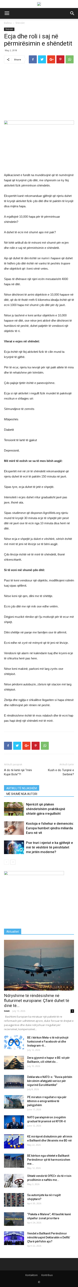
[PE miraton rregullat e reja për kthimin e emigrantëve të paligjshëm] (14, 1102)
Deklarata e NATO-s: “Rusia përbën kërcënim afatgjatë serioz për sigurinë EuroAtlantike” (49, 1081)
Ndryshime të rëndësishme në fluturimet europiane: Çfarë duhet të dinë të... (36, 1000)
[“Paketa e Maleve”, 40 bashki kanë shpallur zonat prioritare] (14, 1219)
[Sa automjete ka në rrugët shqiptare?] (14, 1200)
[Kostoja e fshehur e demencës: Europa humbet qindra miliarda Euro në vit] (14, 828)
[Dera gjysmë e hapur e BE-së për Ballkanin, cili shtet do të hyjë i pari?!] (14, 1063)
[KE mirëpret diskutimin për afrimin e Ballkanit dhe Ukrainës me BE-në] (14, 1141)
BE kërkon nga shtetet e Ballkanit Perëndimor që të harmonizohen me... (48, 1159)
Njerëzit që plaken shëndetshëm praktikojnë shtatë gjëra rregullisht (45, 808)
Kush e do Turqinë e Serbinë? (61, 772)
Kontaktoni (31, 1275)
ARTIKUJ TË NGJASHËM (21, 788)
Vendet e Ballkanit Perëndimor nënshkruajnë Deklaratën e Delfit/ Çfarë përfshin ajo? (48, 1237)
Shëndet (20, 23)
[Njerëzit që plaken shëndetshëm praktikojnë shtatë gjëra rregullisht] (14, 809)
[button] (72, 13)
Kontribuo (47, 1275)
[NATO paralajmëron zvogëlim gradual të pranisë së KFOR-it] (14, 1122)
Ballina (8, 23)
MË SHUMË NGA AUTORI (21, 794)
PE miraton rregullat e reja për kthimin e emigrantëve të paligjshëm (47, 1101)
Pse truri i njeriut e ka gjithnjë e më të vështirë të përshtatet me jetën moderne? (49, 847)
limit (7, 1010)
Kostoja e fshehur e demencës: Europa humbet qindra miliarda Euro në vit (50, 828)
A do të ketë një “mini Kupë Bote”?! (18, 772)
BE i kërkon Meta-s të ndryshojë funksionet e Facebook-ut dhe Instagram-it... (47, 1041)
